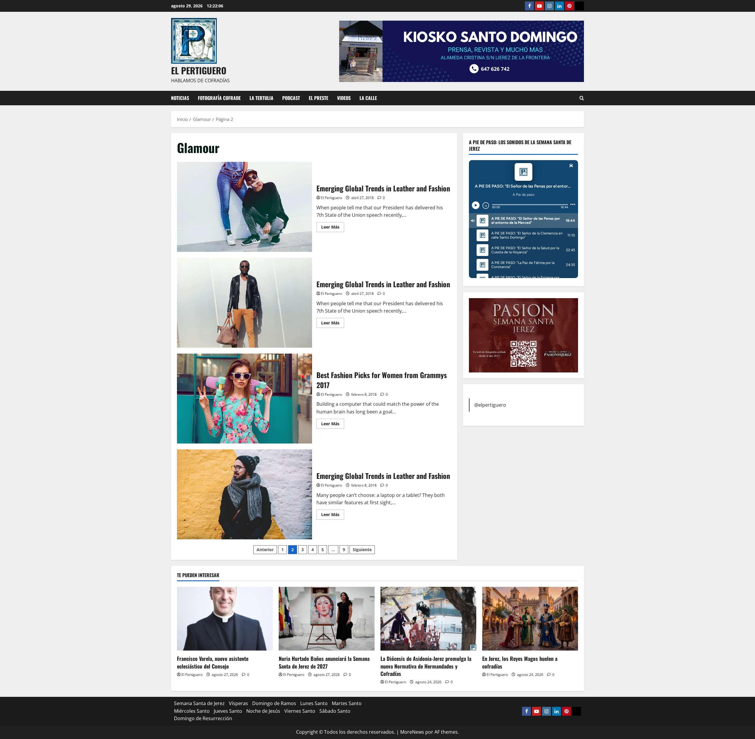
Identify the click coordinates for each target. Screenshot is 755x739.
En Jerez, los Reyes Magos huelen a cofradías (519, 662)
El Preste (318, 97)
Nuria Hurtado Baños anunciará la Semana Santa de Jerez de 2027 (324, 662)
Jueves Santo (228, 711)
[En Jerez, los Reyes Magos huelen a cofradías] (530, 619)
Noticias (180, 97)
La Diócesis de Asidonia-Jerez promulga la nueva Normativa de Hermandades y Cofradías (425, 666)
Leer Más (332, 228)
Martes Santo (347, 703)
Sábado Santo (334, 711)
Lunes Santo (314, 703)
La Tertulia (261, 97)
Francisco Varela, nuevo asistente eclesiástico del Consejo (212, 662)
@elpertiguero (490, 404)
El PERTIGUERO (198, 70)
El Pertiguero (331, 197)
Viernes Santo (299, 711)
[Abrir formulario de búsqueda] (582, 98)
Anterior (265, 549)
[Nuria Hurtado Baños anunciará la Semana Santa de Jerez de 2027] (327, 619)
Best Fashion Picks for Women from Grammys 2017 (244, 399)
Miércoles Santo (192, 711)
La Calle (368, 97)
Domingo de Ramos (274, 703)
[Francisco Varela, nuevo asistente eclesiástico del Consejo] (225, 619)
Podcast (291, 97)
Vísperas (238, 703)
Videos (344, 97)
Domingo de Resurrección (203, 718)
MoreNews (412, 732)
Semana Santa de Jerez (199, 703)
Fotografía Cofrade (219, 97)
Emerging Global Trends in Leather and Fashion (244, 207)
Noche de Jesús (263, 711)
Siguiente (362, 549)
